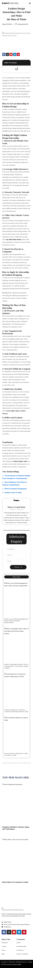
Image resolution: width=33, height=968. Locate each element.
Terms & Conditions (22, 954)
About (3, 950)
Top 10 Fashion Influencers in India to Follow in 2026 (16, 754)
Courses (4, 946)
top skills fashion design (13, 239)
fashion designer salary (20, 461)
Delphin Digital (16, 964)
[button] (29, 3)
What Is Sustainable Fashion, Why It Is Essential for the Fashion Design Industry (16, 666)
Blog (3, 954)
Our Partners (20, 950)
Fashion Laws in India (13, 492)
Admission (5, 942)
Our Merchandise (21, 946)
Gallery (18, 942)
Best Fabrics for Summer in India (15, 882)
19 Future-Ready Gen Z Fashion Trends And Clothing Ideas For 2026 (16, 710)
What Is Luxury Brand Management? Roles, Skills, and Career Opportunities (16, 620)
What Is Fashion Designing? (16, 489)
